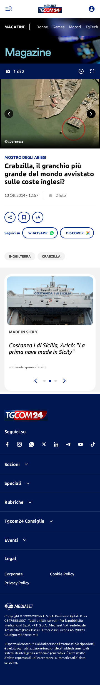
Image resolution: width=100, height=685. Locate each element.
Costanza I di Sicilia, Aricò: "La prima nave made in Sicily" (47, 348)
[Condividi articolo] (10, 217)
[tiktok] (93, 444)
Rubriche (13, 502)
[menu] (8, 9)
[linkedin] (56, 444)
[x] (44, 444)
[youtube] (80, 444)
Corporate (13, 574)
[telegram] (68, 444)
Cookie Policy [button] (62, 574)
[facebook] (7, 444)
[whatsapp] (31, 444)
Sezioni (12, 464)
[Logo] (50, 8)
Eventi (11, 540)
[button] (50, 8)
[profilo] (92, 9)
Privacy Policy (16, 583)
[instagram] (19, 444)
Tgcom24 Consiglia (24, 520)
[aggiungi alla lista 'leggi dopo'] (24, 217)
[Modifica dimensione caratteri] (37, 217)
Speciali (12, 483)
